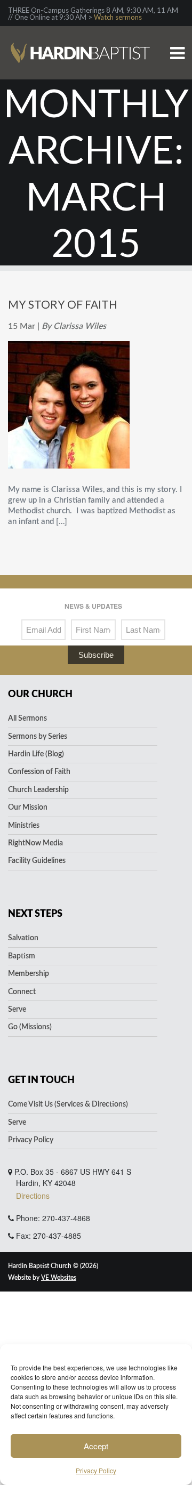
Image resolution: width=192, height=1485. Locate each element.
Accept (96, 1445)
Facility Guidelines (37, 861)
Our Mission (27, 807)
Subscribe (96, 654)
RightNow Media (35, 843)
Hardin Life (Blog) (36, 754)
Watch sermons (118, 17)
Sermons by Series (37, 736)
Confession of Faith (39, 772)
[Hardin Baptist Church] (80, 35)
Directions (33, 1195)
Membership (28, 974)
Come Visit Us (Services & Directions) (68, 1104)
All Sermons (27, 718)
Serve (17, 1009)
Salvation (23, 938)
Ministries (23, 825)
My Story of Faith (62, 304)
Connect (22, 992)
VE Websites (58, 1277)
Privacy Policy (96, 1470)
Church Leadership (38, 790)
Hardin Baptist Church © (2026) (53, 1266)
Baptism (21, 956)
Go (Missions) (30, 1027)
